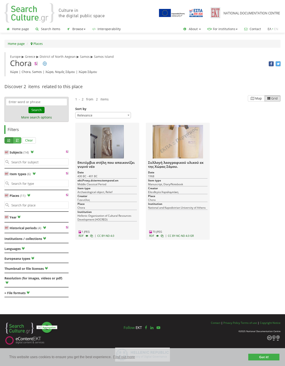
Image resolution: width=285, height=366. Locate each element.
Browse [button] (77, 29)
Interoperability (109, 29)
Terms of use (249, 322)
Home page (20, 29)
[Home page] (58, 12)
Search (36, 110)
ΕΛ (269, 29)
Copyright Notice (270, 322)
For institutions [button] (223, 29)
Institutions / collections (23, 239)
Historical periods (25, 228)
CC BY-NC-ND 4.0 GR (181, 236)
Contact (255, 29)
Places (38, 44)
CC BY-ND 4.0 (105, 236)
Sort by (80, 109)
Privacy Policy (231, 322)
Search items (50, 29)
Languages (12, 249)
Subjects (19, 152)
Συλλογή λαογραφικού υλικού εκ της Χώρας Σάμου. (176, 164)
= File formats (15, 293)
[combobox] (103, 115)
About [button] (193, 29)
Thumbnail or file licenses (24, 268)
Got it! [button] (264, 357)
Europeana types (17, 258)
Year (12, 217)
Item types (20, 174)
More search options (36, 117)
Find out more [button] (124, 357)
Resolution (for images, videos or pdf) (33, 278)
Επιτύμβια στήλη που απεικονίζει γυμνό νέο (106, 164)
